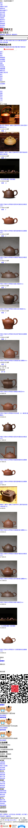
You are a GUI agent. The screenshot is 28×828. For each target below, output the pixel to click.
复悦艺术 (9, 34)
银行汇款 (2, 776)
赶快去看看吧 (3, 727)
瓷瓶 (10, 47)
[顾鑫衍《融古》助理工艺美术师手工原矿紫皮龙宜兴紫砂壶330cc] (8, 503)
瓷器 (1, 63)
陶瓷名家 (23, 47)
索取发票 (2, 774)
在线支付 (2, 773)
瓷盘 (13, 47)
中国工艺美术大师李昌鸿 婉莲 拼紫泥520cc (11, 284)
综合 (1, 91)
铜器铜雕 (2, 68)
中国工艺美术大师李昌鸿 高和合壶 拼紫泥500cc (13, 309)
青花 (7, 40)
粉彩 (13, 40)
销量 (1, 93)
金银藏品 (2, 59)
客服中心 (2, 27)
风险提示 (2, 803)
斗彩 (4, 40)
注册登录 (2, 762)
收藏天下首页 (3, 6)
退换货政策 (3, 790)
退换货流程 (3, 792)
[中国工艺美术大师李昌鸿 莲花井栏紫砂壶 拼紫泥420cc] (9, 203)
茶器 (16, 47)
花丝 (1, 78)
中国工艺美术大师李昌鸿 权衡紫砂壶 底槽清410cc (13, 360)
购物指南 (2, 23)
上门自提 (2, 781)
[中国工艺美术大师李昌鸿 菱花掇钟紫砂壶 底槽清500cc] (9, 229)
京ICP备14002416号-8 (10, 820)
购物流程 (2, 764)
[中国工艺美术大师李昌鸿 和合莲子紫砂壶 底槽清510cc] (9, 332)
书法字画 (2, 61)
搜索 (2, 38)
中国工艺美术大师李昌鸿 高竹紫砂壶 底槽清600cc (13, 578)
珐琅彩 (10, 40)
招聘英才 (5, 814)
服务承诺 (2, 794)
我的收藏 (2, 16)
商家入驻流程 (3, 765)
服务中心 (2, 21)
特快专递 (2, 783)
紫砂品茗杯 (24, 40)
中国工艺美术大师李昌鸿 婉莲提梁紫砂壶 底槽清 (13, 460)
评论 (1, 97)
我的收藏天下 (3, 10)
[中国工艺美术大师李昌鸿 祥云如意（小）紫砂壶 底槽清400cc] (8, 411)
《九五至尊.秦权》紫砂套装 (7, 179)
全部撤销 (2, 83)
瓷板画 (7, 47)
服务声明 (2, 769)
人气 (1, 100)
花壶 (1, 42)
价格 (1, 99)
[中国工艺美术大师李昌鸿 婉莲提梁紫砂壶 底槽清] (8, 458)
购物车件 (2, 8)
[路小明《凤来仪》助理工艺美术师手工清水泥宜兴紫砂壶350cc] (9, 124)
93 (5, 183)
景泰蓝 (2, 65)
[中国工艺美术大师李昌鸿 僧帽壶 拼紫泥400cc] (8, 390)
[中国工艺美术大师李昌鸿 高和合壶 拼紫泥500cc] (9, 307)
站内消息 (2, 12)
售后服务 (2, 25)
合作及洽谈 (12, 814)
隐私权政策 (3, 805)
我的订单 (2, 14)
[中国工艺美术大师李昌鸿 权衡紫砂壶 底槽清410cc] (9, 359)
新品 (1, 95)
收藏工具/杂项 (4, 72)
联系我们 (18, 814)
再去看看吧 (3, 715)
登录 (1, 3)
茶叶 (1, 74)
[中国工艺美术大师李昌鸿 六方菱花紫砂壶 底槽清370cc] (8, 648)
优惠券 (2, 18)
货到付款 (2, 778)
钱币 (1, 55)
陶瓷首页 (2, 47)
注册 (1, 4)
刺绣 (1, 76)
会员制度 (2, 767)
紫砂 (19, 47)
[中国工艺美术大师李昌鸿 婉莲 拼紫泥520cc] (9, 282)
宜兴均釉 (17, 40)
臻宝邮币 (15, 34)
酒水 (1, 80)
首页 (1, 52)
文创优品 (2, 67)
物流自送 (2, 785)
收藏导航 (8, 816)
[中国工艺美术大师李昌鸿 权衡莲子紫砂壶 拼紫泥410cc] (9, 256)
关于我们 (24, 814)
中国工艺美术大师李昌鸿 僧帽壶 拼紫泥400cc (12, 391)
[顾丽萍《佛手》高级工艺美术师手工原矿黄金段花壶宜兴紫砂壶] (9, 151)
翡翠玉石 (2, 70)
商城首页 (3, 34)
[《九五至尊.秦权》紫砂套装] (9, 177)
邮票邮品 (2, 57)
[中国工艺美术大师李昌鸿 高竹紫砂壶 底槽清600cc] (8, 577)
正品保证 (2, 796)
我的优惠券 (3, 801)
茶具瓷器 (5, 42)
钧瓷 (1, 40)
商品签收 (2, 787)
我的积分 (2, 19)
